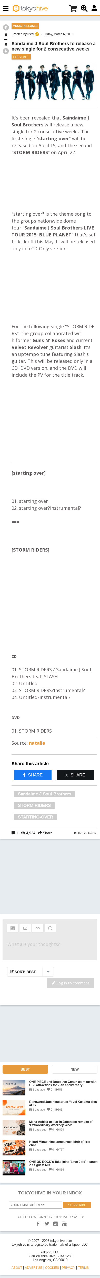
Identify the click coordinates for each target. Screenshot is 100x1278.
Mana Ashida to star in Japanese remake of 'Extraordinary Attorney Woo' (61, 1123)
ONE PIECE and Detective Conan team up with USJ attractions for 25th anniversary (62, 1083)
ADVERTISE (33, 1268)
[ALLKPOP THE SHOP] (73, 9)
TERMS (83, 1268)
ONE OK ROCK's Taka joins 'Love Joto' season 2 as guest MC (63, 1163)
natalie (37, 743)
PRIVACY (68, 1268)
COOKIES (52, 1268)
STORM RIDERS (34, 805)
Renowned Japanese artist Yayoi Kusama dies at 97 (63, 1103)
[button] (12, 928)
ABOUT (17, 1268)
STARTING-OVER (35, 817)
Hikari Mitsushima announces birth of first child (59, 1143)
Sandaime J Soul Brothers (44, 794)
